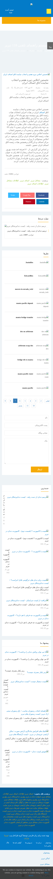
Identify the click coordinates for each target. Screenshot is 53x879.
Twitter (13, 195)
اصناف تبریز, (24, 181)
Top (50, 47)
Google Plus (27, 195)
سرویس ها (28, 843)
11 (27, 406)
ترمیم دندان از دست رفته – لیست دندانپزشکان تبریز (27, 231)
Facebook (41, 195)
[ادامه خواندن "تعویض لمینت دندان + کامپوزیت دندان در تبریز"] (30, 752)
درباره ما (39, 843)
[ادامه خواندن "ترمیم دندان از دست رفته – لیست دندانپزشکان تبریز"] (28, 497)
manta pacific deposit (24, 303)
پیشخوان (48, 51)
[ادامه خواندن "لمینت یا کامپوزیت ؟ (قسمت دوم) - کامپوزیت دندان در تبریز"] (26, 532)
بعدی (20, 406)
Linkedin (42, 202)
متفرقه (39, 51)
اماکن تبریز (45, 858)
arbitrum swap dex (25, 346)
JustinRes (29, 262)
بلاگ (7, 843)
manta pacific (27, 388)
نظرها (30, 91)
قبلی (47, 401)
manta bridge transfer (24, 317)
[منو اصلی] (50, 27)
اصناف (42, 112)
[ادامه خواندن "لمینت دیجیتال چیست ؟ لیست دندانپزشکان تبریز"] (29, 681)
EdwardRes (28, 276)
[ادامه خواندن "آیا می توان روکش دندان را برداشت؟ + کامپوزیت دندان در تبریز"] (26, 653)
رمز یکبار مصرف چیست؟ (14, 671)
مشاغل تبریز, (35, 181)
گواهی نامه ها (17, 843)
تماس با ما (47, 846)
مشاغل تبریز (45, 864)
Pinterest (28, 202)
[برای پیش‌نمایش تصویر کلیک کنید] (26, 74)
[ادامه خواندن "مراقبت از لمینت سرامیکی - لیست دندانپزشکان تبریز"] (27, 600)
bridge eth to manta (25, 360)
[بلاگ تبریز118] (26, 4)
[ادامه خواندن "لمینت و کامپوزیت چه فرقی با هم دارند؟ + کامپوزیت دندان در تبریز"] (26, 617)
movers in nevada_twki (24, 289)
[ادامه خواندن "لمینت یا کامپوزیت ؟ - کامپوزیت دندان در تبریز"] (30, 551)
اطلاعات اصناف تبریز (35, 184)
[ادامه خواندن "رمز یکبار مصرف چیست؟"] (38, 672)
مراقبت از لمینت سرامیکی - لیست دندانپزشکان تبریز (28, 605)
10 (34, 406)
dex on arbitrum (26, 332)
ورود (10, 12)
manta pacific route (25, 374)
